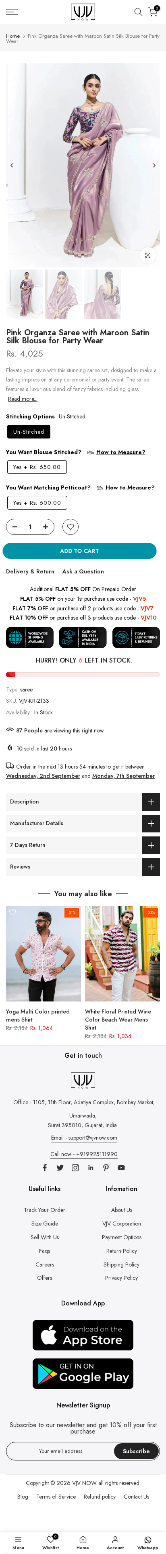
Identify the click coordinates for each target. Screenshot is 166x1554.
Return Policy (121, 1251)
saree (26, 689)
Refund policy (100, 1497)
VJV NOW (84, 1483)
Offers (44, 1278)
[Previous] (12, 165)
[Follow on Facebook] (44, 1168)
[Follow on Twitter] (60, 1168)
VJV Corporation (121, 1224)
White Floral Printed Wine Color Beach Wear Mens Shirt (118, 1019)
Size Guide (44, 1224)
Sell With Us (45, 1237)
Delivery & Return (30, 571)
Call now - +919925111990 (84, 1154)
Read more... (22, 398)
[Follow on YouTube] (121, 1168)
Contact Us (136, 1497)
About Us (121, 1210)
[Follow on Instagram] (75, 1168)
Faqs (44, 1251)
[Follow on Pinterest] (106, 1168)
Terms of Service (56, 1497)
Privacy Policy (121, 1278)
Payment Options (121, 1237)
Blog (22, 1497)
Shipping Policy (121, 1264)
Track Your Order (44, 1210)
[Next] (154, 165)
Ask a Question (83, 571)
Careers (44, 1264)
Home (13, 36)
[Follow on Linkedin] (90, 1168)
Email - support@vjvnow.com (84, 1138)
